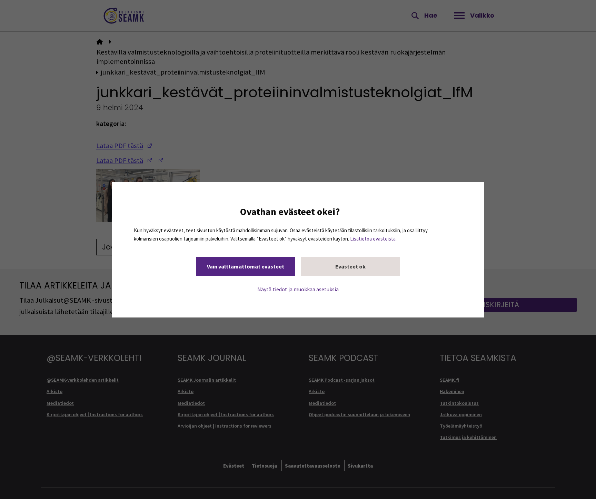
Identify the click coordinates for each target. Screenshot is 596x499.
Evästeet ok (350, 266)
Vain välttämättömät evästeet (245, 266)
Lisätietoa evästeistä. (373, 238)
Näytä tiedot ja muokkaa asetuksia (298, 288)
